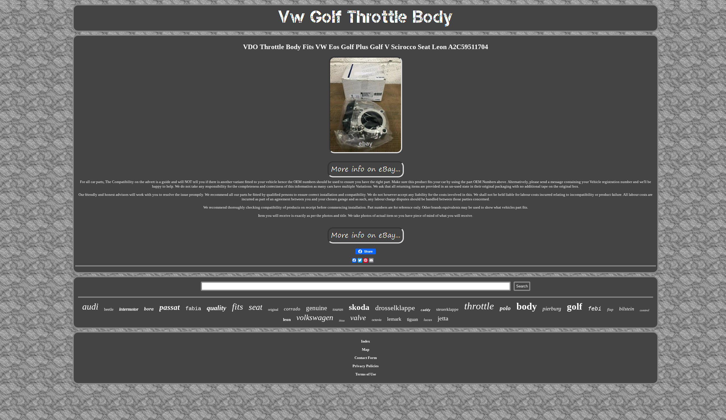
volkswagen (314, 317)
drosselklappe (395, 308)
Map (365, 349)
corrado (292, 309)
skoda (359, 307)
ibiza (342, 320)
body (526, 306)
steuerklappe (447, 309)
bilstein (626, 309)
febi (595, 308)
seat (255, 307)
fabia (193, 309)
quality (216, 308)
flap (610, 309)
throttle (479, 306)
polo (505, 308)
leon (287, 319)
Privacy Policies (366, 366)
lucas (428, 320)
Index (365, 341)
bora (149, 309)
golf (574, 306)
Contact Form (365, 358)
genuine (316, 308)
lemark (394, 319)
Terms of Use (365, 374)
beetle (108, 309)
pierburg (552, 309)
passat (169, 307)
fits (237, 307)
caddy (425, 310)
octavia (376, 320)
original (273, 310)
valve (358, 318)
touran (338, 309)
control (644, 310)
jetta (443, 318)
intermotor (128, 309)
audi (90, 306)
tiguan (412, 319)
